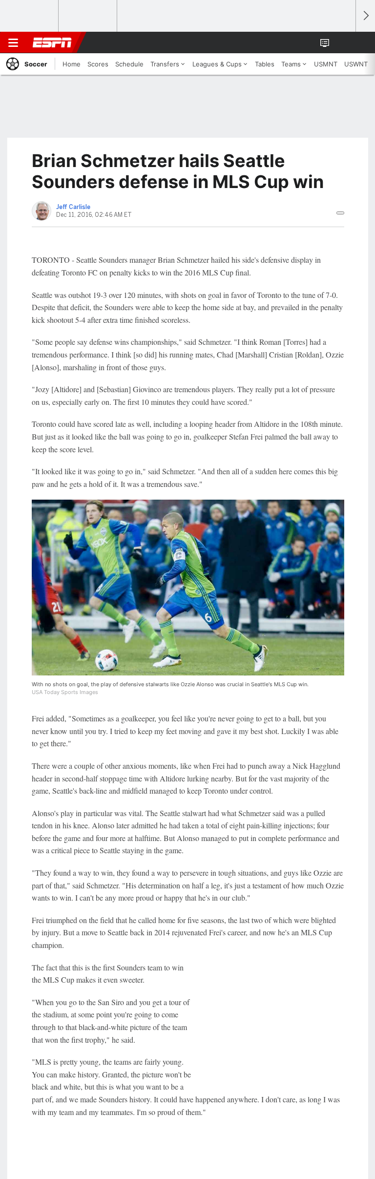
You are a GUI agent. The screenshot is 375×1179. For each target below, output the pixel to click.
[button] (343, 42)
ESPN (52, 42)
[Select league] (30, 16)
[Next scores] (365, 16)
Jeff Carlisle (73, 207)
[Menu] (13, 42)
